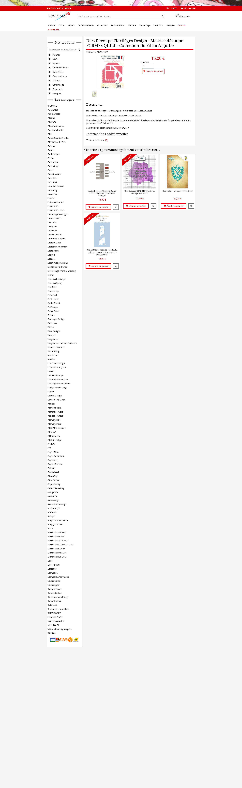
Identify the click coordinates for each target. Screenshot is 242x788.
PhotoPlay (53, 476)
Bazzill (51, 170)
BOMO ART (53, 194)
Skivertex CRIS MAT (57, 532)
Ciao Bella (52, 222)
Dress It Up (53, 291)
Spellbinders (54, 564)
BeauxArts (57, 89)
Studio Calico (54, 581)
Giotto (51, 327)
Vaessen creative (56, 621)
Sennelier (52, 512)
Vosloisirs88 (53, 625)
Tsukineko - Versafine (58, 609)
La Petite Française (57, 367)
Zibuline (52, 633)
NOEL (55, 59)
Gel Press (52, 323)
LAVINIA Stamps (55, 375)
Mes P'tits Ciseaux (56, 428)
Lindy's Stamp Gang (57, 387)
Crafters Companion (57, 246)
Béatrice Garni (54, 174)
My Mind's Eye (54, 440)
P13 (49, 448)
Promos (181, 25)
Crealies (51, 258)
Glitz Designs (54, 331)
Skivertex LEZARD (56, 548)
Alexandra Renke (56, 126)
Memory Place (54, 423)
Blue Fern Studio (56, 186)
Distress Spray (55, 283)
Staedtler (52, 568)
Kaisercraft (53, 355)
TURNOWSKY (54, 613)
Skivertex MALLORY (57, 552)
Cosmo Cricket (55, 234)
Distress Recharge (56, 279)
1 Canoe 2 (52, 105)
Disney (51, 275)
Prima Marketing (56, 488)
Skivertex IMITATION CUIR (60, 544)
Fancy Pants (53, 311)
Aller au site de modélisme (59, 8)
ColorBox (52, 230)
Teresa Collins (54, 593)
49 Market (53, 109)
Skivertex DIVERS (56, 536)
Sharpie (51, 516)
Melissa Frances (55, 415)
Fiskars (51, 315)
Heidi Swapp (53, 351)
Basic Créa (53, 162)
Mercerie (57, 80)
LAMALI (51, 371)
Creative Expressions (58, 262)
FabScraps (53, 307)
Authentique (54, 154)
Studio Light (53, 585)
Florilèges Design (56, 319)
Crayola (51, 254)
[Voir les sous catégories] (49, 54)
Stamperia (53, 572)
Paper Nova (53, 452)
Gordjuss (52, 335)
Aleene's (52, 122)
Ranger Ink (53, 492)
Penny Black (53, 472)
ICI (106, 140)
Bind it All (52, 182)
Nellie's (51, 444)
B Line (51, 158)
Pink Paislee (53, 480)
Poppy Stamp (54, 484)
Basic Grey (53, 166)
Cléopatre (52, 226)
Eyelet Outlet (54, 303)
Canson (51, 198)
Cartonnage (58, 84)
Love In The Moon (56, 399)
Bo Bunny (52, 190)
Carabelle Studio (55, 202)
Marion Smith (54, 407)
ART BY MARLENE (56, 142)
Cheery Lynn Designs (58, 214)
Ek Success (53, 299)
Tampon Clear (54, 589)
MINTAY (52, 432)
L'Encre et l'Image (56, 363)
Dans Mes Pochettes (57, 266)
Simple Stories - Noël (58, 520)
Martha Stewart (55, 411)
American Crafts (55, 130)
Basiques (57, 93)
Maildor (51, 403)
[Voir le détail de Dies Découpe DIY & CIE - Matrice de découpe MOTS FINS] (153, 206)
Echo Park (52, 295)
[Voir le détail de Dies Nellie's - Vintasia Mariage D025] (191, 206)
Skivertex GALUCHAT (58, 540)
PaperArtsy (53, 460)
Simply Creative (55, 524)
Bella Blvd (52, 178)
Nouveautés (53, 29)
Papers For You (55, 464)
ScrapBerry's (54, 508)
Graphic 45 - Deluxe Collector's (62, 343)
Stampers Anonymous (58, 576)
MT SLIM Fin (54, 436)
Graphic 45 (53, 339)
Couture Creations (56, 238)
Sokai (50, 560)
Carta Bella (53, 206)
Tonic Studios (54, 601)
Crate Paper (53, 250)
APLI (50, 134)
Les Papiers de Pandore (59, 383)
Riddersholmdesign (57, 504)
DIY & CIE (52, 287)
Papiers (56, 63)
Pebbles (51, 468)
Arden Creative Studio (58, 138)
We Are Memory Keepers (59, 629)
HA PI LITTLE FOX (56, 347)
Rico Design (53, 500)
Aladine (51, 118)
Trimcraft (52, 605)
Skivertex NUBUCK (57, 556)
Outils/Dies (58, 72)
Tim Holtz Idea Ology (58, 597)
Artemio (51, 146)
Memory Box (54, 419)
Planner (56, 54)
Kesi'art (51, 359)
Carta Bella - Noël (56, 210)
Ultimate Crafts (55, 617)
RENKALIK (52, 496)
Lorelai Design (55, 395)
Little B (51, 391)
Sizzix (50, 528)
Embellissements (60, 67)
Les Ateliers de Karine (58, 379)
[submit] (163, 16)
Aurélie (51, 150)
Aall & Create (54, 113)
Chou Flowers (54, 218)
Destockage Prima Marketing (62, 271)
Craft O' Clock (54, 242)
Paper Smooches (56, 456)
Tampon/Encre (60, 76)
